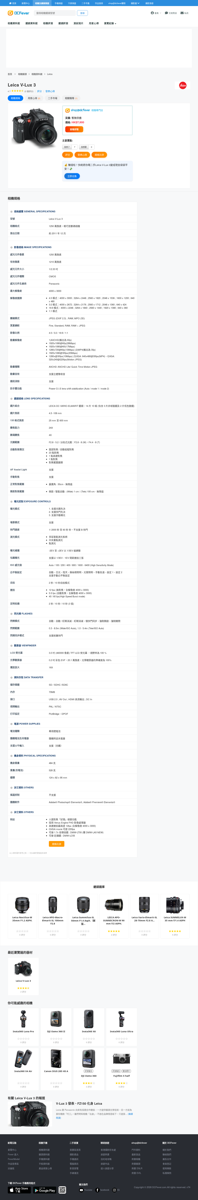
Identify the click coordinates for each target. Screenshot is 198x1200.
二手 (52, 98)
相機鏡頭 (22, 74)
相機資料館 (14, 23)
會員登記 (167, 1163)
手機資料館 (44, 1159)
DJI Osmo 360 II (56, 1031)
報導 (71, 98)
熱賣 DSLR (137, 1168)
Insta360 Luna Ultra (121, 1031)
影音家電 (74, 1168)
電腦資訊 (74, 1163)
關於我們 (167, 1149)
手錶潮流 (74, 1172)
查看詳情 (74, 129)
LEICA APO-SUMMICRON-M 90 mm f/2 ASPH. (114, 920)
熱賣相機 (136, 1159)
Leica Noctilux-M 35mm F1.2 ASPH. (22, 919)
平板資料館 (44, 1163)
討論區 (11, 1168)
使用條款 (167, 1168)
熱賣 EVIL (136, 1172)
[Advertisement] (72, 869)
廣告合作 (167, 1159)
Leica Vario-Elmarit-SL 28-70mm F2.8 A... (144, 919)
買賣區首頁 (75, 1149)
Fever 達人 (13, 1154)
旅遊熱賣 (105, 1154)
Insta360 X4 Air (23, 1071)
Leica (49, 74)
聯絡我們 (167, 1154)
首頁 (10, 74)
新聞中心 (12, 1149)
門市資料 (136, 1149)
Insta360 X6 (89, 1031)
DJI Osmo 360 (89, 1075)
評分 (39, 91)
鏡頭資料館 (32, 23)
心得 (34, 98)
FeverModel (14, 1159)
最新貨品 (136, 1154)
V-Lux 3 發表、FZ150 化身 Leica (79, 1103)
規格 (15, 98)
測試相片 (79, 23)
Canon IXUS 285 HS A (56, 1071)
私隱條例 (167, 1172)
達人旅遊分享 (107, 1168)
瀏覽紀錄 (109, 23)
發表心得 (50, 91)
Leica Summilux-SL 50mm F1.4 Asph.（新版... (83, 920)
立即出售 (72, 176)
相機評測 (48, 23)
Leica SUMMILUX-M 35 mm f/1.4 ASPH (175, 919)
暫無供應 (77, 118)
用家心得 (94, 23)
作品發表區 (13, 1163)
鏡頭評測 (63, 23)
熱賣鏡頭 (136, 1163)
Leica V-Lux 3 (23, 980)
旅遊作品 (105, 1163)
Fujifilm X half (121, 1075)
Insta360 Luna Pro (23, 1031)
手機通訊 (74, 1159)
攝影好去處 (108, 1149)
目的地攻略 (106, 1159)
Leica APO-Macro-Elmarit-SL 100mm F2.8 (52, 920)
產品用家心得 (45, 1168)
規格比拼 (99, 154)
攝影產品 (74, 1154)
